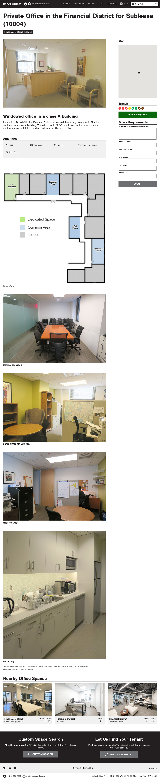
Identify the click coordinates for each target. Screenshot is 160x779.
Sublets (66, 4)
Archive (153, 768)
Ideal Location (125, 142)
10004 (6, 666)
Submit (138, 183)
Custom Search (42, 754)
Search (91, 4)
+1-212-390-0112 (14, 776)
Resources (112, 4)
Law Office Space (35, 666)
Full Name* (123, 165)
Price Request (137, 114)
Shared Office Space (62, 666)
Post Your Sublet (121, 754)
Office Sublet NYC (82, 666)
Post (101, 4)
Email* (121, 173)
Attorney (48, 666)
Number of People (126, 150)
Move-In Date (124, 157)
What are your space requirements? (133, 127)
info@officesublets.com (35, 776)
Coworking (79, 4)
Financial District (18, 666)
